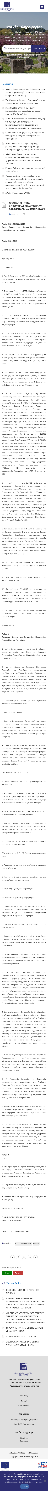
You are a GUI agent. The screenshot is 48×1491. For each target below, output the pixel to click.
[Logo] (24, 1370)
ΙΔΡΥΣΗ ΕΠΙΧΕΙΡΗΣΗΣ (26, 35)
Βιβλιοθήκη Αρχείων (23, 32)
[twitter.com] (12, 1257)
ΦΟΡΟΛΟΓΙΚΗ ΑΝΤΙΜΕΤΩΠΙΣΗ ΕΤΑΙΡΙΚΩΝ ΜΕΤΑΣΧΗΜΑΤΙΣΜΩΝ (24, 1329)
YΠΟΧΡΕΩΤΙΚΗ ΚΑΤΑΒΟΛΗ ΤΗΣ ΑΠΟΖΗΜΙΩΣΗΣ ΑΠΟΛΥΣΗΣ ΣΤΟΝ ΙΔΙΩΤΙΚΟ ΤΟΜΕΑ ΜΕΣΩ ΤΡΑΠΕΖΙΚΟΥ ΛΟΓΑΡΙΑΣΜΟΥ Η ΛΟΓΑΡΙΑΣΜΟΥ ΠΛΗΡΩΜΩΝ (26, 1303)
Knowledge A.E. (31, 1456)
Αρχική (8, 32)
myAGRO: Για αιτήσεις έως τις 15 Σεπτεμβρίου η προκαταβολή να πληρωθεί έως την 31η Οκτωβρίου (24, 111)
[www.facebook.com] (18, 1257)
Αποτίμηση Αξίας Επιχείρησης (24, 1419)
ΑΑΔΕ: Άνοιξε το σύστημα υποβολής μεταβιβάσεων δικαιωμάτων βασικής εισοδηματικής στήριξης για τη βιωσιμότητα (25, 146)
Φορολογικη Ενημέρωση (33, 55)
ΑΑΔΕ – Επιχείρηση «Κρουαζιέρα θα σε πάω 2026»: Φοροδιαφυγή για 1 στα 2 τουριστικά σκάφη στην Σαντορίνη (25, 92)
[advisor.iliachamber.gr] (35, 1257)
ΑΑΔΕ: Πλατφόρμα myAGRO (18, 193)
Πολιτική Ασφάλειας (17, 1452)
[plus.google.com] (30, 1257)
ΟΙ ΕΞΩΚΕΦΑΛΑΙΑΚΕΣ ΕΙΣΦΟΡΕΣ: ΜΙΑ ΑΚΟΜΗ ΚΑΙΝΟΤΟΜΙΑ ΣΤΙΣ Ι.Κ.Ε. (22, 1343)
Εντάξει (25, 1486)
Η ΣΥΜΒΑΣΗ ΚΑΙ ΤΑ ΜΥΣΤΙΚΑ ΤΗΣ (21, 1336)
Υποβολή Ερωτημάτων (24, 1424)
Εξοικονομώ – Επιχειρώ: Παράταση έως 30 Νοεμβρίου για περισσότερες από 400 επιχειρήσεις (25, 135)
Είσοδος (24, 1438)
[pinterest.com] (24, 1257)
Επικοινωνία (23, 1405)
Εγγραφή (24, 1441)
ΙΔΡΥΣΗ (36, 1243)
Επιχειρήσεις (24, 57)
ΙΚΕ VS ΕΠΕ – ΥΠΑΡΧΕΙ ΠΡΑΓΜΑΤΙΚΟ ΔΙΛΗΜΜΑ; (22, 1291)
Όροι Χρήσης (33, 1452)
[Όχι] (45, 1482)
